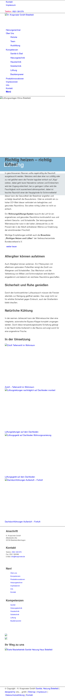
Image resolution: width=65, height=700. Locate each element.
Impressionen (15, 586)
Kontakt (9, 1)
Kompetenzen (15, 576)
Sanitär (12, 605)
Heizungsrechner (16, 582)
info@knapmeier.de (18, 556)
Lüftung (13, 617)
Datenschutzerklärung (14, 694)
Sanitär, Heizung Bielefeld (47, 688)
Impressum (11, 4)
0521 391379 (18, 11)
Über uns (13, 573)
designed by (10, 691)
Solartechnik (14, 614)
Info (11, 589)
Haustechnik (14, 611)
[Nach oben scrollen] (1, 698)
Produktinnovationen (17, 579)
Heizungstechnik (16, 608)
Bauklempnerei (15, 621)
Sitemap (31, 691)
